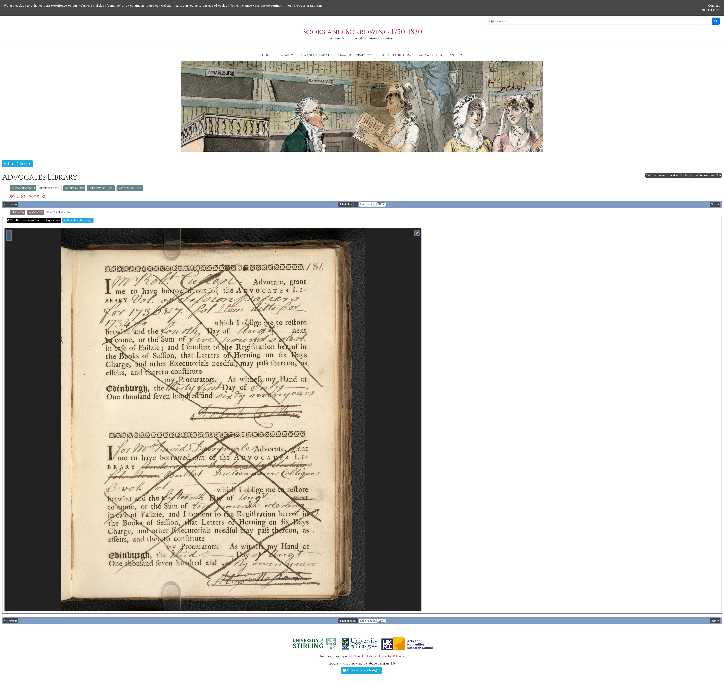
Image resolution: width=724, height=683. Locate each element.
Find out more (710, 10)
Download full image (79, 220)
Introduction (23, 188)
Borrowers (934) (101, 188)
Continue (714, 5)
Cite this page (687, 175)
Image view (35, 212)
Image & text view (58, 212)
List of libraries (19, 164)
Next (714, 204)
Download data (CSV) (709, 175)
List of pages (349, 204)
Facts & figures (130, 188)
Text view (17, 212)
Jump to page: (368, 204)
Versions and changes (363, 670)
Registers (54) (49, 188)
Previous (11, 204)
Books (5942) (74, 188)
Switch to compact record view (662, 175)
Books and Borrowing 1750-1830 (362, 32)
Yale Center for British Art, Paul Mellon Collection (376, 656)
